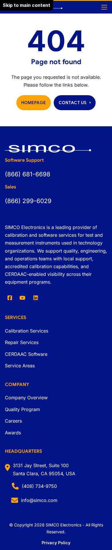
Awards (13, 433)
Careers (13, 421)
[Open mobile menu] (104, 7)
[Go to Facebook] (10, 298)
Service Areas (20, 365)
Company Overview (26, 397)
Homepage (33, 102)
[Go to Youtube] (23, 298)
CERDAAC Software (26, 354)
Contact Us (73, 102)
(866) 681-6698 (27, 174)
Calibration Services (26, 331)
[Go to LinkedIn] (35, 298)
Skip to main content (26, 5)
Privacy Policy (56, 542)
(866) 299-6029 (28, 201)
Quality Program (22, 409)
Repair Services (21, 342)
